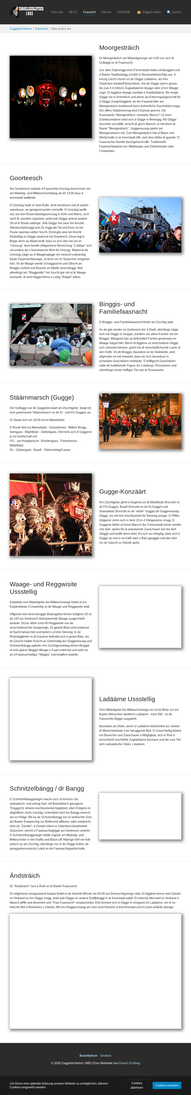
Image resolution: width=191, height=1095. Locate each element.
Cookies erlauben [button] (167, 1085)
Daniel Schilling (129, 1063)
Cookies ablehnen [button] (137, 1085)
